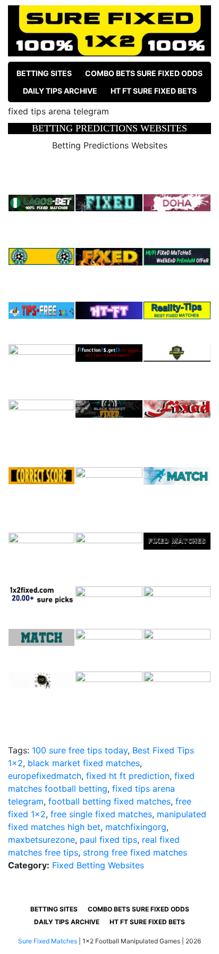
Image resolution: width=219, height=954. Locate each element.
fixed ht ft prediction (128, 775)
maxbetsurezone (41, 839)
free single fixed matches (101, 814)
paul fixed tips (108, 839)
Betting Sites (44, 73)
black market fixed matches (84, 763)
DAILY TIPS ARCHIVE (60, 90)
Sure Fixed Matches (47, 941)
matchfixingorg (135, 827)
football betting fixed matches (109, 801)
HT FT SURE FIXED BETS (154, 90)
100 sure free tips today (80, 750)
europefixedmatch (44, 775)
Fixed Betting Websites (98, 865)
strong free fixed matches (135, 852)
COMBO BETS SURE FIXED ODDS (144, 73)
